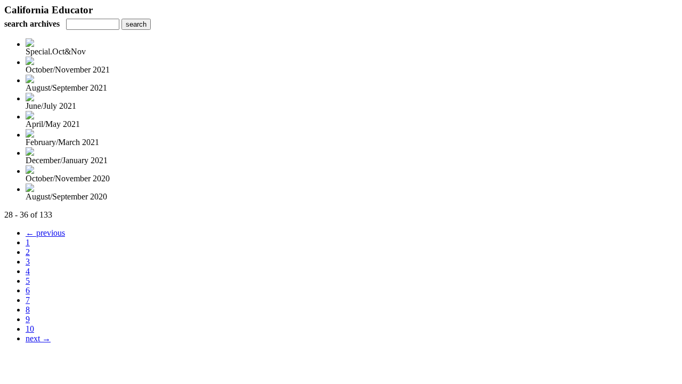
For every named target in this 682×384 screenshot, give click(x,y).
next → (38, 338)
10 (30, 328)
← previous (45, 232)
